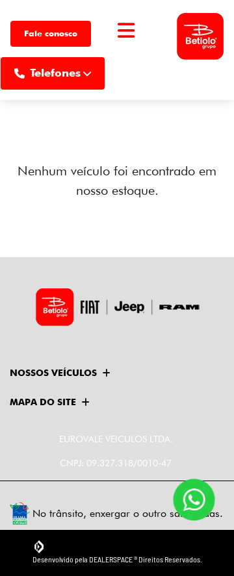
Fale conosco (50, 33)
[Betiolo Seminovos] (200, 34)
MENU (126, 46)
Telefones (55, 72)
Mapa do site (43, 402)
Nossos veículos (53, 373)
